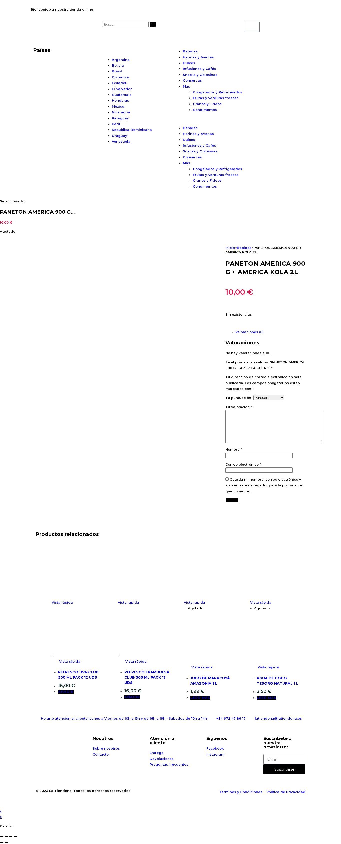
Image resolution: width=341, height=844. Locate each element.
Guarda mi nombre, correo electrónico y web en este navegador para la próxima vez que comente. (264, 485)
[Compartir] (10, 836)
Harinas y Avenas (198, 57)
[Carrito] (252, 27)
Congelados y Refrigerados (217, 92)
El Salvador (122, 89)
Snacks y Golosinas (200, 75)
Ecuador (119, 83)
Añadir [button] (66, 692)
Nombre (233, 449)
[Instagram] (192, 8)
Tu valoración (238, 407)
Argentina (121, 60)
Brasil (117, 71)
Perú (116, 124)
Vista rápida (62, 602)
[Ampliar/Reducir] (1, 836)
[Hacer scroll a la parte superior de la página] (1, 805)
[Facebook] (179, 8)
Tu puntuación (239, 398)
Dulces (189, 63)
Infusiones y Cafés (199, 69)
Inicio (230, 248)
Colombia (120, 77)
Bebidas (190, 51)
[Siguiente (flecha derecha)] (6, 842)
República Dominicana (132, 130)
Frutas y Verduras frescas (216, 98)
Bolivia (118, 65)
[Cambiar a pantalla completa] (6, 836)
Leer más (200, 698)
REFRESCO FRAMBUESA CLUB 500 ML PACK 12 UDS (146, 677)
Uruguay (119, 136)
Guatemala (122, 95)
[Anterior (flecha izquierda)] (1, 842)
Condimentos (205, 110)
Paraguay (120, 118)
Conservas (192, 80)
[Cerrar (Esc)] (15, 836)
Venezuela (121, 141)
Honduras (120, 100)
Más (186, 86)
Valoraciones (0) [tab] (249, 332)
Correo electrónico (243, 464)
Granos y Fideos (207, 104)
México (118, 106)
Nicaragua (121, 112)
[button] (134, 50)
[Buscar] (153, 24)
